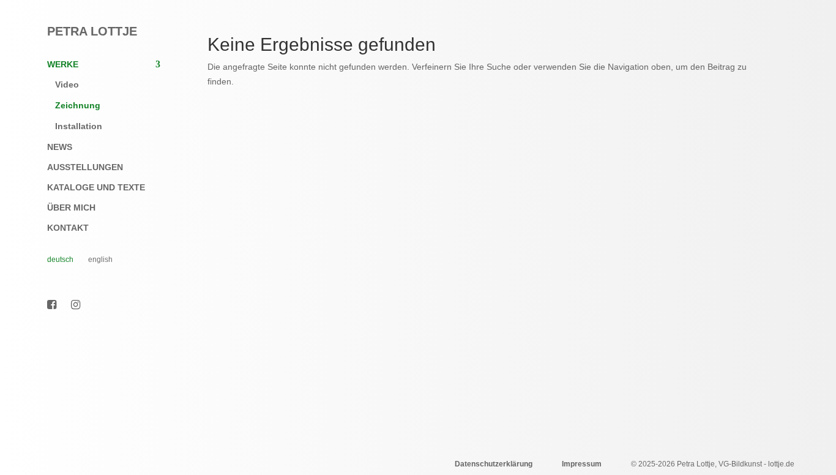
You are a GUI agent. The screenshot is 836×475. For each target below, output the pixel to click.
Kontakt (68, 228)
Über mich (71, 207)
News (59, 147)
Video (67, 84)
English (100, 259)
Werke (62, 64)
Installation (78, 126)
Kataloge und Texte (96, 187)
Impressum (582, 464)
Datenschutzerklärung (493, 464)
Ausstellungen (85, 167)
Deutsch (60, 259)
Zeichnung (77, 105)
